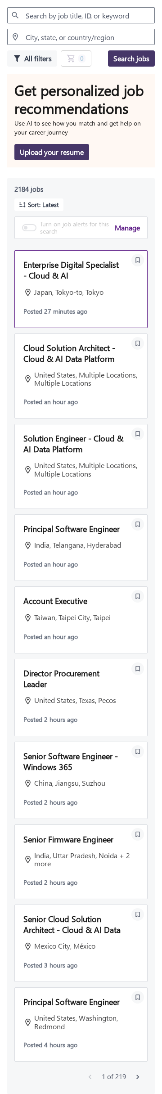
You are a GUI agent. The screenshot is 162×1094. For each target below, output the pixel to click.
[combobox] (81, 15)
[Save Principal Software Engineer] (137, 524)
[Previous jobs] (90, 1077)
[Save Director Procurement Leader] (137, 668)
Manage (127, 227)
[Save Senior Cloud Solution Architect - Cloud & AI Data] (137, 914)
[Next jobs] (138, 1077)
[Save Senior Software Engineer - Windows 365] (137, 751)
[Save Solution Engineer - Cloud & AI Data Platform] (137, 434)
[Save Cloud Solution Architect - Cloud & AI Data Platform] (137, 343)
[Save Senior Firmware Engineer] (137, 834)
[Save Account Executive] (137, 596)
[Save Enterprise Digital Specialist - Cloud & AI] (137, 260)
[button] (38, 204)
